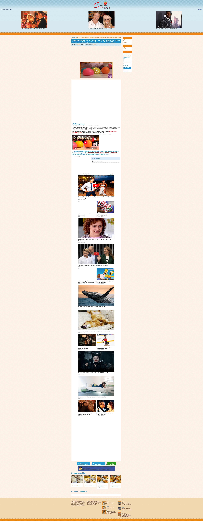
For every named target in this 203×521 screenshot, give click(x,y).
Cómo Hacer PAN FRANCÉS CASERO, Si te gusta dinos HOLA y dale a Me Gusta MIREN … (124, 504)
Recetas (112, 33)
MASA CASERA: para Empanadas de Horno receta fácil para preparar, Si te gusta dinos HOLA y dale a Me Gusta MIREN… (124, 515)
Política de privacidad (118, 519)
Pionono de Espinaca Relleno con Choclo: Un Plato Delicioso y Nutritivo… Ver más (102, 486)
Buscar (125, 42)
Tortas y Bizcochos (95, 33)
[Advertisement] (96, 53)
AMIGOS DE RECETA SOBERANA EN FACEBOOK (102, 153)
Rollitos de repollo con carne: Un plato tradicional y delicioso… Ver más (115, 485)
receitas (78, 44)
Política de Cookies (111, 519)
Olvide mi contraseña (126, 69)
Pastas (109, 33)
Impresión (98, 464)
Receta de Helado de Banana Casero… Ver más (89, 485)
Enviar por (112, 464)
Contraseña (125, 61)
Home (91, 33)
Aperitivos (105, 33)
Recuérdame (126, 65)
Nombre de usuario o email (126, 58)
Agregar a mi (84, 464)
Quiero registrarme (125, 70)
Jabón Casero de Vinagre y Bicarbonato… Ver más (77, 485)
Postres (101, 33)
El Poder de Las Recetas (106, 8)
